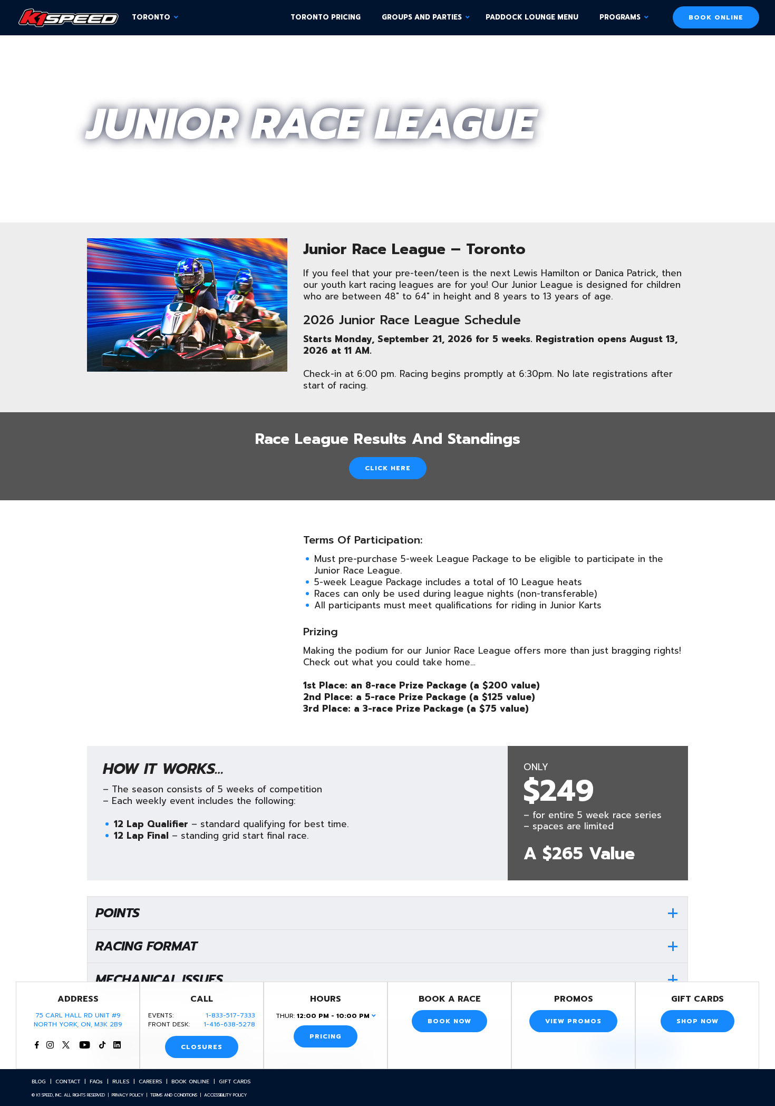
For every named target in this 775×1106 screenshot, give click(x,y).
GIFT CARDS (234, 1081)
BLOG (39, 1081)
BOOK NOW (449, 1021)
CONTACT (67, 1081)
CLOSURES (201, 1047)
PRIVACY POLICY (127, 1095)
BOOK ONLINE (716, 17)
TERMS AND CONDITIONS (173, 1095)
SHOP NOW (697, 1021)
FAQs (96, 1081)
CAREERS (150, 1081)
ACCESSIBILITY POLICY (225, 1095)
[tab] (387, 913)
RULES (120, 1081)
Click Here (388, 468)
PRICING (325, 1036)
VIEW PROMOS (573, 1021)
